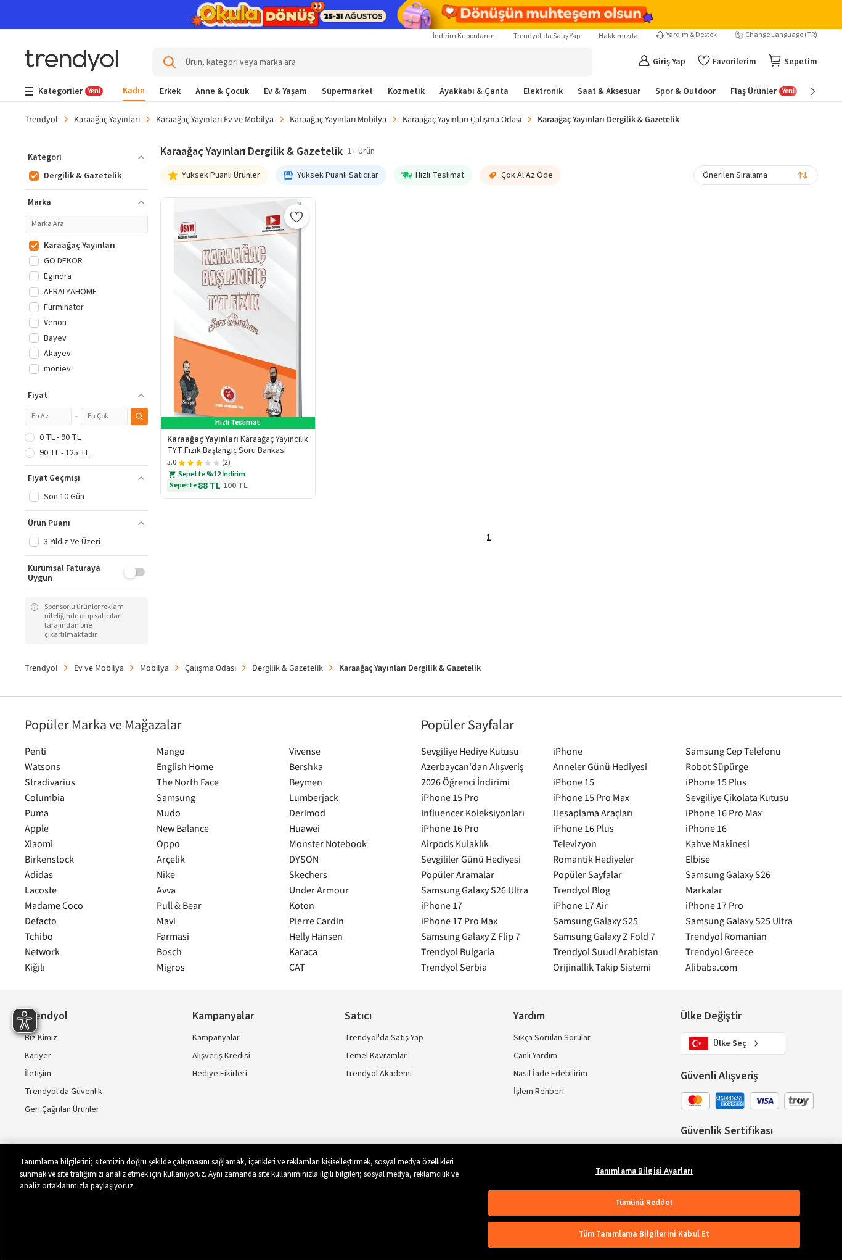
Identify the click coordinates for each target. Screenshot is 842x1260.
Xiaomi (39, 843)
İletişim (38, 1073)
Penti (35, 751)
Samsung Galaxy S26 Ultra (474, 890)
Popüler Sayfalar (587, 874)
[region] (421, 1202)
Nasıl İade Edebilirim (550, 1073)
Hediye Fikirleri (219, 1073)
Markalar (703, 890)
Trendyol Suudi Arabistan (605, 951)
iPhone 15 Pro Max (591, 797)
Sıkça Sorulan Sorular (552, 1038)
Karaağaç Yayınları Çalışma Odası (462, 119)
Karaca (303, 951)
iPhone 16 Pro (450, 828)
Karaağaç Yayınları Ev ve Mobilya (215, 119)
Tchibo (39, 936)
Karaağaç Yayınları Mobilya (338, 119)
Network (42, 951)
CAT (297, 967)
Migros (171, 967)
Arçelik (171, 859)
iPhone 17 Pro (714, 905)
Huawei (304, 828)
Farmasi (173, 936)
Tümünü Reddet (644, 1202)
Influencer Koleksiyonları (473, 812)
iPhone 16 (706, 828)
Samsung (176, 797)
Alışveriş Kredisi (221, 1056)
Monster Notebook (328, 843)
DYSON (304, 859)
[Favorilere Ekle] (296, 216)
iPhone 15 (573, 782)
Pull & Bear (179, 905)
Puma (37, 812)
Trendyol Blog (581, 890)
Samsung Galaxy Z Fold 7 (604, 936)
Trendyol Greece (719, 951)
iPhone (567, 751)
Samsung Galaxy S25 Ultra (739, 920)
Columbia (45, 797)
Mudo (169, 812)
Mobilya (154, 668)
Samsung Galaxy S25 (595, 920)
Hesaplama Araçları (593, 812)
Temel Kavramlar (376, 1056)
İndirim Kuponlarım (464, 36)
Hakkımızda (618, 36)
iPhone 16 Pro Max (723, 812)
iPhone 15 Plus (715, 782)
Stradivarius (50, 782)
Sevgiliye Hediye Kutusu (470, 751)
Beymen (305, 782)
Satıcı (358, 1016)
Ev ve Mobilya (99, 668)
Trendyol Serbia (454, 967)
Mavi (166, 920)
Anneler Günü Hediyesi (600, 766)
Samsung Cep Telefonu (733, 751)
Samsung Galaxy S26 (727, 874)
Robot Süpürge (716, 766)
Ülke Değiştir (711, 1016)
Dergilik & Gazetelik (287, 668)
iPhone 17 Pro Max (459, 920)
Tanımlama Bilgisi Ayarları (644, 1171)
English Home (185, 766)
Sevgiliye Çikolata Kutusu (737, 797)
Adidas (39, 874)
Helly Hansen (316, 936)
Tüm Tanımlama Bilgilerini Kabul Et (644, 1234)
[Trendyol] (71, 61)
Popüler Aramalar (457, 874)
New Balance (183, 828)
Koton (301, 905)
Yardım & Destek (691, 35)
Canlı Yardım (535, 1056)
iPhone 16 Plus (583, 828)
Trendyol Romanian (726, 936)
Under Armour (319, 890)
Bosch (169, 951)
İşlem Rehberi (538, 1091)
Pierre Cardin (316, 920)
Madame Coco (54, 905)
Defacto (41, 920)
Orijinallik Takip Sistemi (602, 967)
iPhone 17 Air (580, 905)
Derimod (307, 812)
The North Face (188, 782)
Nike (166, 874)
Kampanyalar (216, 1038)
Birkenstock (49, 859)
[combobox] (755, 175)
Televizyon (575, 843)
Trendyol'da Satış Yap (546, 36)
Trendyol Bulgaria (457, 951)
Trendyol (41, 119)
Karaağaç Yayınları (107, 119)
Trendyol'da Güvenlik (63, 1091)
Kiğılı (35, 967)
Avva (166, 890)
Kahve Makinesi (717, 843)
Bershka (306, 766)
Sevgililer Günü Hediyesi (471, 859)
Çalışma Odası (210, 668)
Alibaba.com (711, 967)
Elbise (697, 859)
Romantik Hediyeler (593, 859)
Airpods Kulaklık (455, 843)
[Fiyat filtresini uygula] (139, 416)
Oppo (168, 843)
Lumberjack (313, 797)
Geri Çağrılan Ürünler (62, 1109)
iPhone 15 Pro (450, 797)
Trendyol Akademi (378, 1073)
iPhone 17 (441, 905)
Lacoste (41, 890)
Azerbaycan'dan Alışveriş (472, 766)
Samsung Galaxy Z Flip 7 (470, 936)
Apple (37, 828)
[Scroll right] (804, 91)
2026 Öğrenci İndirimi (465, 782)
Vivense (305, 751)
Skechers (308, 874)
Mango (171, 751)
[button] (86, 157)
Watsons (42, 766)
